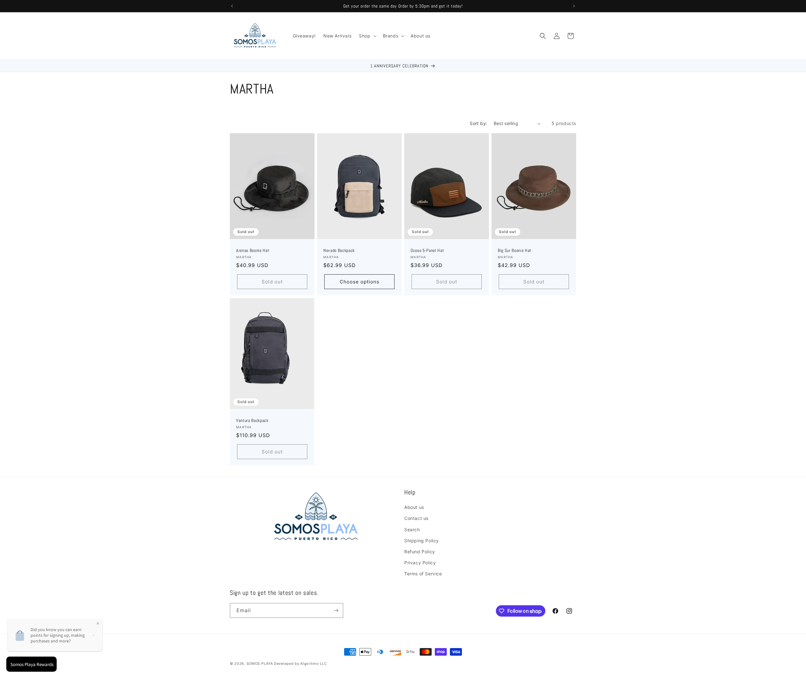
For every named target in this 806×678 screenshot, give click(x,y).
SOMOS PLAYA (260, 663)
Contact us (416, 518)
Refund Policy (419, 551)
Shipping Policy (421, 540)
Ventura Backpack (252, 420)
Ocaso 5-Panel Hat (427, 251)
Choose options (359, 282)
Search (412, 529)
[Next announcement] (574, 6)
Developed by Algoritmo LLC (300, 663)
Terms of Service (423, 573)
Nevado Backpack (339, 251)
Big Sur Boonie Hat (514, 251)
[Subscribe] (336, 610)
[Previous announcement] (232, 6)
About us (414, 507)
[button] (367, 36)
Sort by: (478, 123)
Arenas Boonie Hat (252, 251)
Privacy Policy (420, 562)
